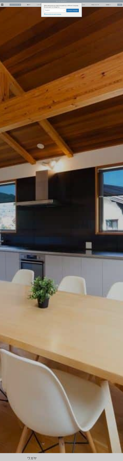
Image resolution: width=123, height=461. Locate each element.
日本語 (107, 4)
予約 (120, 4)
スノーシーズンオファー (61, 1)
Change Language (73, 10)
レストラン (39, 4)
